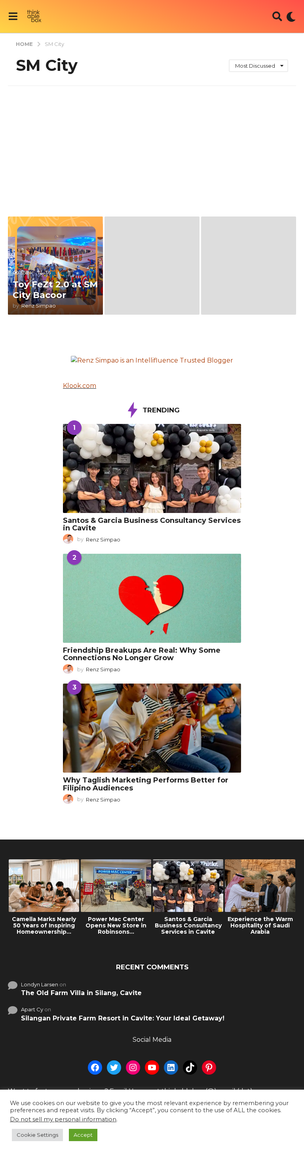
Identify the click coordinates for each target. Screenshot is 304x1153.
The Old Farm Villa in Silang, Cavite (81, 993)
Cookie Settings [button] (37, 1135)
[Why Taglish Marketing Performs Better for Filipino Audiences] (152, 728)
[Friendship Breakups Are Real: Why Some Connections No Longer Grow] (152, 598)
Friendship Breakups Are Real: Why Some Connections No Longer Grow (141, 654)
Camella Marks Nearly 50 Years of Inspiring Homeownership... (44, 925)
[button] (13, 17)
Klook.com (79, 385)
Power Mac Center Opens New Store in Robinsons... (116, 925)
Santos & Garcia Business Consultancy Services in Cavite (152, 524)
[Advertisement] (152, 145)
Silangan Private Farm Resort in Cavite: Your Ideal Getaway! (122, 1018)
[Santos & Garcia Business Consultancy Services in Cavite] (152, 468)
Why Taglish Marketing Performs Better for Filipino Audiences (145, 784)
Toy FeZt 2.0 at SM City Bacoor (55, 289)
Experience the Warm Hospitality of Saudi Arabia (260, 925)
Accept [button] (83, 1135)
